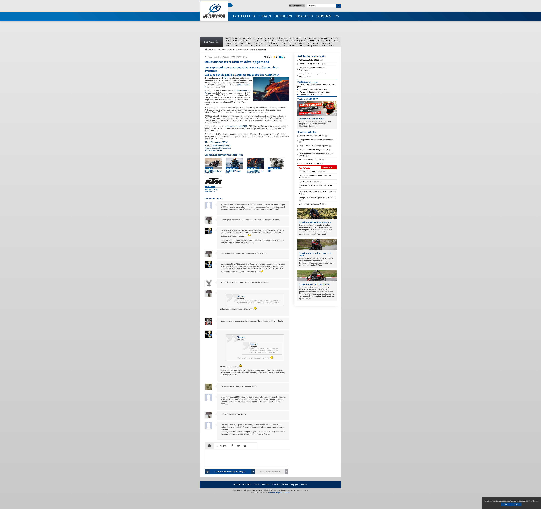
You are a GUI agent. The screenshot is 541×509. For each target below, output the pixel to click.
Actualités (212, 50)
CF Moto (294, 40)
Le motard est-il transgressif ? (312, 204)
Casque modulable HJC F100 (311, 94)
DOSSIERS (283, 16)
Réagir (269, 57)
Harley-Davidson (329, 40)
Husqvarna (239, 43)
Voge (308, 46)
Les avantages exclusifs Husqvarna (313, 90)
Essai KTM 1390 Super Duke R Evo (213, 170)
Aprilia (259, 40)
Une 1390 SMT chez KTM (233, 170)
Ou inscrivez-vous (270, 471)
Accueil (237, 484)
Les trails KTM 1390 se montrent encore (255, 170)
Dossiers (266, 484)
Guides (285, 484)
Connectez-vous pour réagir (229, 471)
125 (227, 38)
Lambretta (286, 43)
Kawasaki (260, 43)
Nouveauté (222, 50)
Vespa (301, 46)
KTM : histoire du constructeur (211, 189)
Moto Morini (313, 43)
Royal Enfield (263, 46)
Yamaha (316, 46)
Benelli (269, 40)
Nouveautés (211, 42)
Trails (334, 38)
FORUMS (323, 16)
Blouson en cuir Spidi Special (312, 160)
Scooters (297, 38)
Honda (229, 43)
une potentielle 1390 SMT (236, 126)
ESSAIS (265, 16)
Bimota (279, 40)
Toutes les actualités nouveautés (218, 148)
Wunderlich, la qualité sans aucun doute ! (315, 92)
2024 (230, 50)
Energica (314, 40)
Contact (287, 493)
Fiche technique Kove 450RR (312, 64)
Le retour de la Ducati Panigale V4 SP (315, 150)
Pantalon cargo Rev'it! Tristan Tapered (315, 146)
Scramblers (310, 38)
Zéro (324, 46)
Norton (229, 46)
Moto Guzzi (299, 43)
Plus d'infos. (533, 501)
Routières (286, 38)
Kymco (276, 43)
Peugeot (239, 46)
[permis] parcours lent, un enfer (313, 172)
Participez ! (328, 168)
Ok (506, 504)
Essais (256, 484)
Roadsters (273, 38)
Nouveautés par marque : (239, 40)
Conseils (276, 484)
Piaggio (249, 46)
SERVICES (304, 16)
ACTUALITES (243, 16)
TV (337, 16)
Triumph (292, 46)
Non (516, 504)
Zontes (332, 46)
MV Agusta (327, 43)
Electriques (259, 38)
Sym (283, 46)
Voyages (294, 484)
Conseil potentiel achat (310, 182)
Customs (247, 38)
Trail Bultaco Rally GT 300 (311, 163)
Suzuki (276, 46)
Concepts (236, 38)
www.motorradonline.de (222, 146)
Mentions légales (275, 493)
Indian (250, 43)
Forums (304, 484)
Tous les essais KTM (214, 150)
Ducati (304, 40)
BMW (286, 40)
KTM (268, 43)
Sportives (323, 38)
